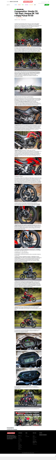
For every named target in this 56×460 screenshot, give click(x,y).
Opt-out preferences (19, 449)
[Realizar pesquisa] (48, 1)
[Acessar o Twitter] (11, 1)
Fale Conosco (34, 439)
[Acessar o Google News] (16, 1)
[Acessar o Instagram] (14, 1)
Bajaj (17, 9)
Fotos (26, 435)
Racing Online (27, 436)
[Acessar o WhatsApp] (17, 1)
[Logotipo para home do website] (28, 2)
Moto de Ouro (31, 4)
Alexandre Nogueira (20, 17)
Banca (35, 4)
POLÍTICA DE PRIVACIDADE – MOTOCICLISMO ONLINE (35, 442)
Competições (26, 4)
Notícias (16, 4)
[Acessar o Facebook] (10, 1)
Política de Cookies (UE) (20, 445)
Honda (22, 9)
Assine (34, 435)
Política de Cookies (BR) (20, 447)
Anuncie (34, 438)
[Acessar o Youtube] (13, 1)
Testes (23, 4)
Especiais (19, 4)
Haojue (20, 9)
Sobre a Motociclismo (20, 435)
